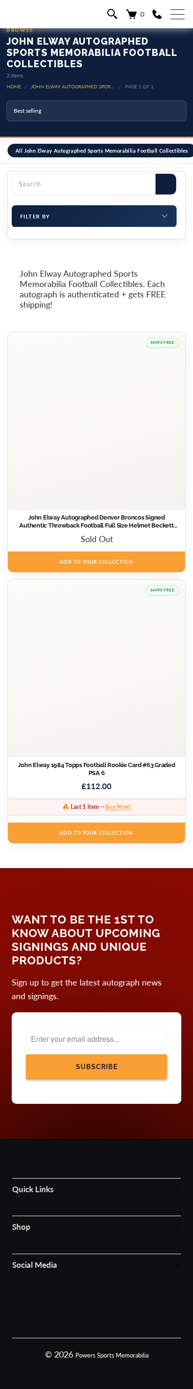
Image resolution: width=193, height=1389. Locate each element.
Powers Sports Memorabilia (111, 1355)
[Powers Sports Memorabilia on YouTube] (132, 1306)
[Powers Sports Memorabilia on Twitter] (108, 1306)
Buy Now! (118, 806)
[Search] (166, 184)
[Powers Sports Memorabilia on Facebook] (59, 1306)
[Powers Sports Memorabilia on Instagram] (83, 1306)
